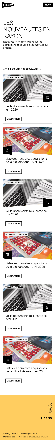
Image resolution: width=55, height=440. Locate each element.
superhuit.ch (42, 437)
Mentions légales (10, 437)
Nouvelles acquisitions (16, 130)
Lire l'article (14, 119)
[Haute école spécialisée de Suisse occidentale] (46, 417)
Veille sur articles (14, 77)
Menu (48, 5)
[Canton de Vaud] (50, 408)
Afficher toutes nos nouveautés (20, 69)
